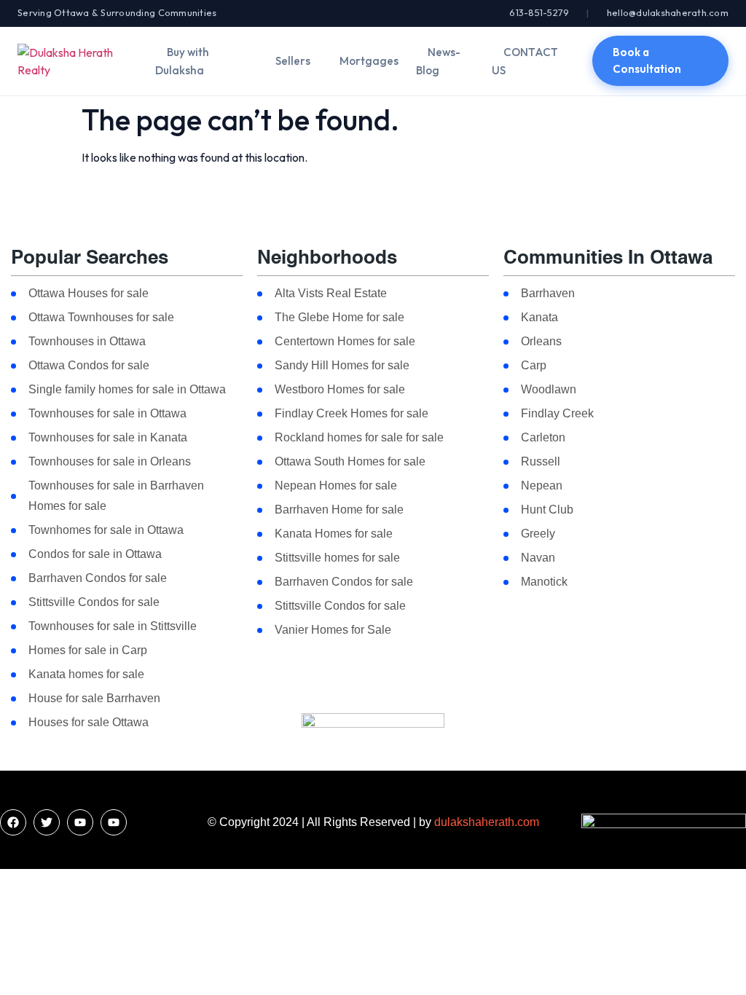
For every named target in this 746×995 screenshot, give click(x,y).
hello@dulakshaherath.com (668, 12)
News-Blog (438, 61)
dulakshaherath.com (486, 822)
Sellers (292, 61)
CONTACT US (525, 61)
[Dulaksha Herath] (77, 61)
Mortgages (368, 61)
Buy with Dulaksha (182, 61)
